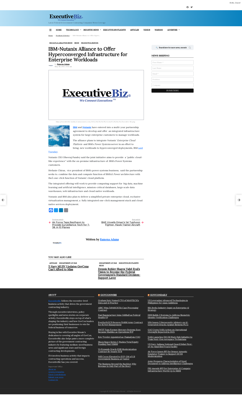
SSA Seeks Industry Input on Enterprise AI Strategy (168, 309)
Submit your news (55, 377)
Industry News (91, 30)
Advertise (172, 30)
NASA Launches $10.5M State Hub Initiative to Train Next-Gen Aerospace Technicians (170, 338)
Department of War (68, 263)
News (101, 265)
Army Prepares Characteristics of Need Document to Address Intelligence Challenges (170, 362)
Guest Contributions (57, 374)
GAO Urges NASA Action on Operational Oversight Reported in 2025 (167, 331)
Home (59, 30)
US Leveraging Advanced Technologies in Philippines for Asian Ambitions (168, 301)
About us (52, 369)
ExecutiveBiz (54, 301)
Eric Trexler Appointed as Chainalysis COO (119, 337)
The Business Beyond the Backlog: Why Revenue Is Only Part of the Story (117, 365)
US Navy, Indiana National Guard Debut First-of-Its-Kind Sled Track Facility (170, 345)
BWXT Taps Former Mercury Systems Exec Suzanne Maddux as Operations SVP (119, 331)
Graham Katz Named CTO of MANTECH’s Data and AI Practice (118, 301)
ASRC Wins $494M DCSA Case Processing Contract (118, 309)
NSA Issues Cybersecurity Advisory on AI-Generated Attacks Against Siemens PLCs (168, 323)
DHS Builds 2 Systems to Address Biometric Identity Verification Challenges (169, 316)
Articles (134, 30)
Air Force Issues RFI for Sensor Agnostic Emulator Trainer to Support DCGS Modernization (167, 353)
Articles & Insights (56, 372)
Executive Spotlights (114, 30)
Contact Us (53, 380)
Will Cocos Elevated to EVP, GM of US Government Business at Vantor (116, 357)
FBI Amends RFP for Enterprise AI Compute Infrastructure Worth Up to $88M (169, 369)
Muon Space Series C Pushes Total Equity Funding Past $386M (118, 343)
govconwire (108, 294)
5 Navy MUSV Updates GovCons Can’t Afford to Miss (68, 268)
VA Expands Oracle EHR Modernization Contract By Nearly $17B (117, 350)
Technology (72, 30)
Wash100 (159, 30)
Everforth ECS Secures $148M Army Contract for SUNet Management (120, 323)
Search (189, 48)
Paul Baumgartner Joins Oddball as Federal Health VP (119, 316)
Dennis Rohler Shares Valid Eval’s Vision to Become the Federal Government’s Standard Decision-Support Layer (119, 273)
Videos (146, 30)
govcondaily (158, 294)
